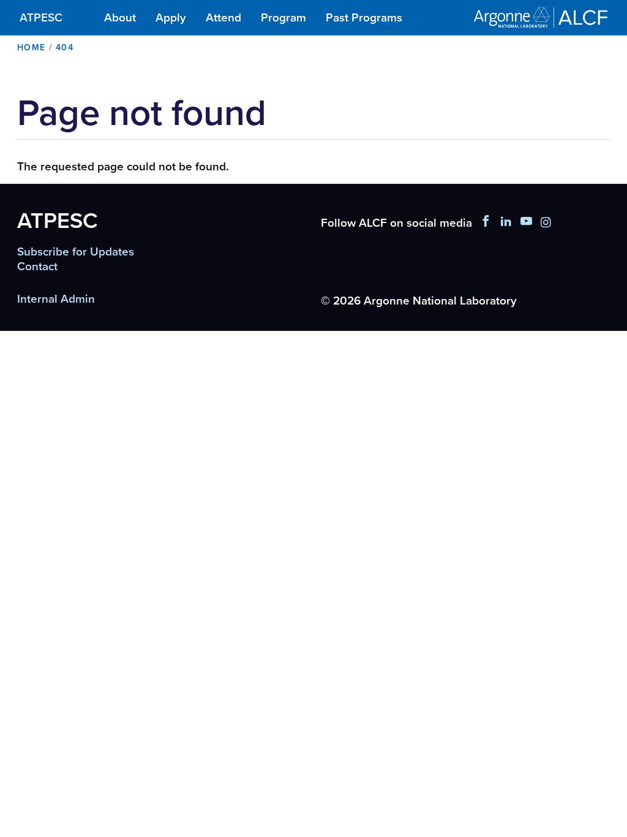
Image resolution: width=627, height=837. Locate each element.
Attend (223, 18)
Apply (171, 18)
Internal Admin (56, 299)
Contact (37, 266)
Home (31, 47)
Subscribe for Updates (75, 252)
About (120, 18)
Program (283, 18)
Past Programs (364, 18)
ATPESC (41, 18)
